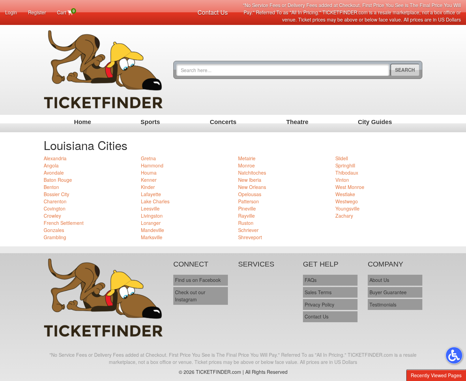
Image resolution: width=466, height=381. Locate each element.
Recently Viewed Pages (436, 375)
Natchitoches (252, 172)
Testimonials (382, 304)
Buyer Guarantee (388, 292)
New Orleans (252, 186)
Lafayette (151, 194)
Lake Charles (155, 201)
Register (37, 12)
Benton (51, 186)
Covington (54, 208)
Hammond (152, 165)
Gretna (148, 158)
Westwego (346, 201)
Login (11, 12)
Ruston (245, 222)
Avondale (54, 172)
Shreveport (250, 237)
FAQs (311, 279)
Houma (149, 172)
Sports (150, 122)
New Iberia (249, 179)
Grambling (55, 237)
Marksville (151, 237)
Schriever (248, 230)
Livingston (152, 215)
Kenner (149, 179)
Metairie (247, 158)
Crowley (52, 215)
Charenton (55, 201)
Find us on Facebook (198, 279)
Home (82, 122)
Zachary (344, 215)
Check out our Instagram (190, 296)
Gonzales (54, 230)
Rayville (246, 215)
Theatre (297, 122)
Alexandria (55, 158)
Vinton (342, 179)
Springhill (345, 165)
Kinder (148, 186)
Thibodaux (346, 172)
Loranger (151, 222)
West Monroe (349, 186)
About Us (379, 279)
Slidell (341, 158)
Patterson (248, 201)
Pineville (247, 208)
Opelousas (249, 194)
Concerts (223, 122)
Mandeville (152, 230)
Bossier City (56, 194)
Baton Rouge (58, 179)
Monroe (246, 165)
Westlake (345, 194)
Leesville (150, 208)
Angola (51, 165)
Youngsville (347, 208)
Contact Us (213, 12)
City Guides (375, 122)
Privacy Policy (319, 304)
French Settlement (64, 222)
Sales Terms (318, 292)
